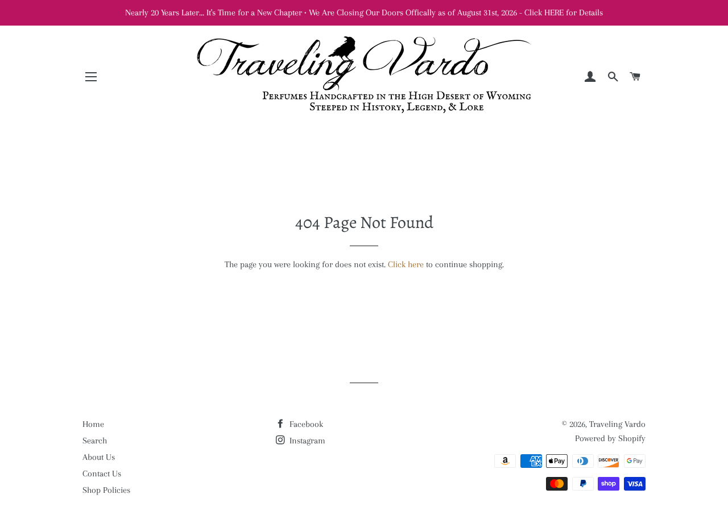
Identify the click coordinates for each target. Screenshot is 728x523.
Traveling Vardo (617, 424)
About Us (98, 457)
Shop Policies (106, 490)
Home (93, 424)
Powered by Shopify (610, 438)
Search (94, 440)
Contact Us (101, 473)
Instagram (306, 440)
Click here (406, 264)
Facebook (305, 424)
